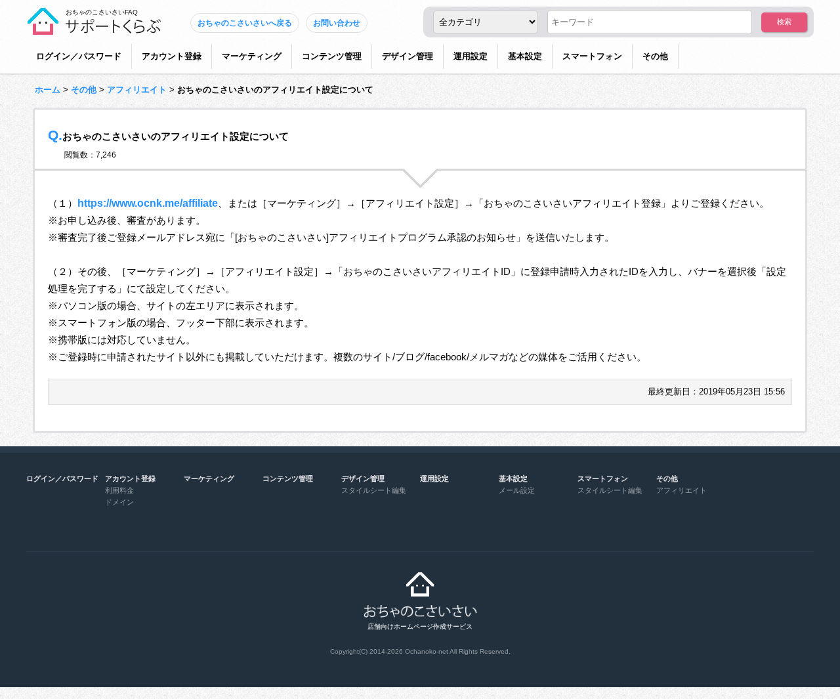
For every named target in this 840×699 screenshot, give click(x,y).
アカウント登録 (171, 56)
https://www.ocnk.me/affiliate (147, 203)
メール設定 (517, 490)
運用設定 (470, 56)
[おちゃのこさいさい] (93, 29)
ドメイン (119, 502)
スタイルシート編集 (373, 490)
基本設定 (525, 56)
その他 (655, 56)
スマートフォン (592, 56)
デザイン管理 (407, 56)
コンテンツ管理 (332, 56)
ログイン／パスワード (78, 56)
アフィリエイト (137, 90)
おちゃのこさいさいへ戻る (245, 23)
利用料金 (119, 490)
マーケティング (252, 56)
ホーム (47, 90)
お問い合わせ (336, 23)
